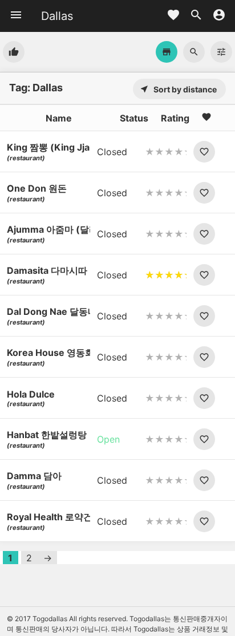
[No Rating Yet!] (166, 151)
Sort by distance (178, 89)
